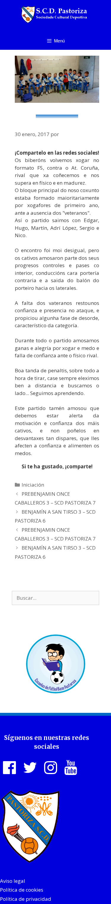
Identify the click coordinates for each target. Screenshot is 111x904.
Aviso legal (12, 880)
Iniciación (33, 484)
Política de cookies (21, 889)
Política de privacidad (25, 898)
